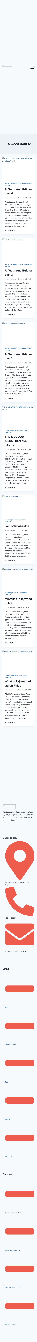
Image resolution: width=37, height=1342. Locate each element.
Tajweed (14, 183)
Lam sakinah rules (17, 526)
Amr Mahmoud (11, 198)
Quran (7, 183)
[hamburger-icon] (32, 67)
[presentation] (18, 168)
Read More (10, 230)
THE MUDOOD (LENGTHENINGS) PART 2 (17, 441)
